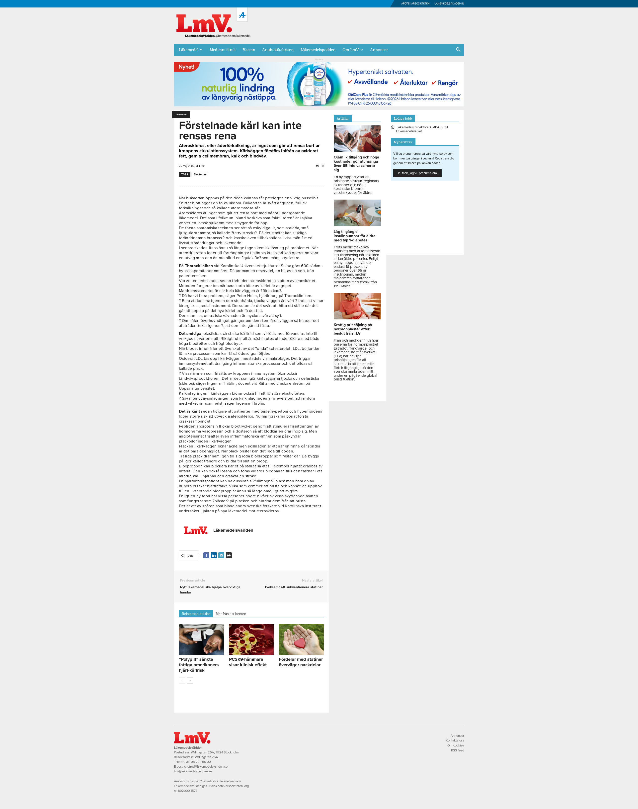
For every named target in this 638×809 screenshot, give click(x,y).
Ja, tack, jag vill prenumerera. (417, 173)
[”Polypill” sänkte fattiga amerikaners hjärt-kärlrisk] (201, 639)
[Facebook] (206, 555)
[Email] (221, 555)
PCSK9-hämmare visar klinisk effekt (248, 662)
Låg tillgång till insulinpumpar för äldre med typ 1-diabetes (355, 236)
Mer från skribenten (231, 614)
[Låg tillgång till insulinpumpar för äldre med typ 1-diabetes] (357, 224)
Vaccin (249, 50)
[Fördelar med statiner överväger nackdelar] (301, 639)
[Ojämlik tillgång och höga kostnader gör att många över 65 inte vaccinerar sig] (357, 150)
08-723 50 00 (201, 762)
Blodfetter (200, 174)
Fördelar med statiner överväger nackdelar (301, 662)
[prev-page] (182, 680)
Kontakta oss (455, 740)
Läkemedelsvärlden (233, 530)
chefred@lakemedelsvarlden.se (206, 767)
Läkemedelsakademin (449, 3)
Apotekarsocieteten (415, 3)
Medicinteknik (223, 50)
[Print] (229, 555)
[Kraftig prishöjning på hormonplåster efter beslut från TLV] (357, 318)
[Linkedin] (214, 555)
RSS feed (457, 750)
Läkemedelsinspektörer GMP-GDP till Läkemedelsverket (422, 129)
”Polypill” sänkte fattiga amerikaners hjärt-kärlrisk (199, 665)
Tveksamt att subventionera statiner (293, 587)
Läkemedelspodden (318, 50)
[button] (458, 50)
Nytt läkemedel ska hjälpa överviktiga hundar (210, 589)
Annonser (379, 50)
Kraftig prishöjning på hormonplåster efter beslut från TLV (353, 329)
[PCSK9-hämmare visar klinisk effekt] (251, 639)
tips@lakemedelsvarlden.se (193, 771)
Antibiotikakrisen (278, 50)
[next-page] (190, 680)
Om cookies (455, 745)
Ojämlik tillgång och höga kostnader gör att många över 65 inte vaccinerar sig (356, 163)
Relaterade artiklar (196, 614)
